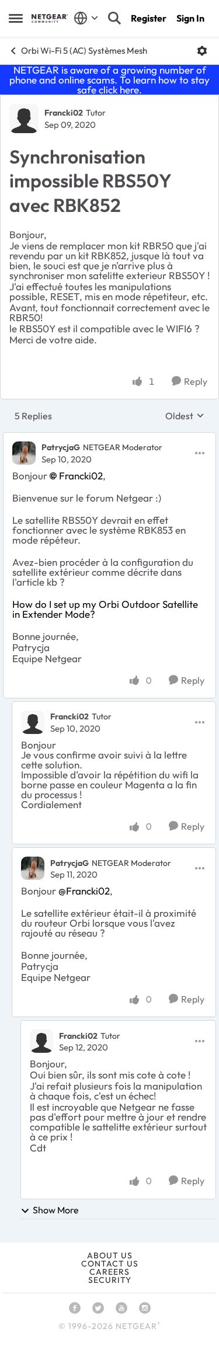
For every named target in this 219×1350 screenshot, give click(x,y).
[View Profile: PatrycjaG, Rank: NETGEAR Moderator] (24, 453)
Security (109, 1280)
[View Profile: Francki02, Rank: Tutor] (24, 118)
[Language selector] (86, 18)
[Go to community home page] (50, 18)
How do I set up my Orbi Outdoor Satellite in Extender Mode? (105, 609)
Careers (109, 1272)
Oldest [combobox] (184, 415)
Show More (56, 1210)
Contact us (109, 1263)
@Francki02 (84, 891)
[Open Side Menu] (16, 18)
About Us (110, 1255)
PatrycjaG (60, 447)
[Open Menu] (202, 51)
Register (148, 18)
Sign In (190, 18)
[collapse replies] (109, 438)
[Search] (114, 18)
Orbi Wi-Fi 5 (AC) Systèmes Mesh (84, 50)
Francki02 (63, 113)
